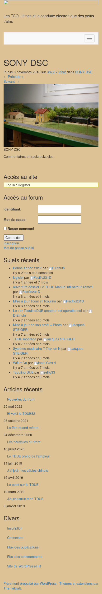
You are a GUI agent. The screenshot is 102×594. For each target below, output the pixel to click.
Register (24, 185)
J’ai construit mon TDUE (25, 498)
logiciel (18, 277)
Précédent (13, 76)
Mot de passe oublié (19, 247)
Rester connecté (21, 228)
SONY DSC (83, 71)
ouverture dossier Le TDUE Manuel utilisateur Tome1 (53, 286)
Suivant (11, 81)
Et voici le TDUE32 (21, 413)
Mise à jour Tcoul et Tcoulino (34, 301)
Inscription (11, 243)
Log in (10, 185)
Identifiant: (12, 209)
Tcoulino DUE (23, 372)
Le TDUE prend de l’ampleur (28, 456)
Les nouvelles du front (23, 441)
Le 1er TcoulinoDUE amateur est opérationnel (47, 310)
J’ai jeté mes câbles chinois (27, 470)
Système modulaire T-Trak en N (36, 348)
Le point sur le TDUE (22, 484)
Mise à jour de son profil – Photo (37, 324)
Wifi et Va (20, 362)
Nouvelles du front (20, 399)
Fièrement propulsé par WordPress (30, 583)
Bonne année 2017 (27, 267)
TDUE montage (24, 339)
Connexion (13, 237)
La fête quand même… (24, 427)
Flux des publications (23, 547)
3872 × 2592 (56, 71)
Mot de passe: (15, 219)
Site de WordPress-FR (24, 566)
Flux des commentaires (24, 556)
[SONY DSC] (51, 114)
